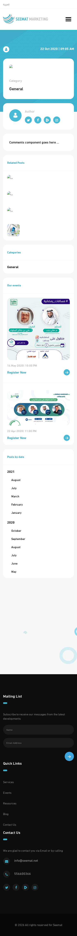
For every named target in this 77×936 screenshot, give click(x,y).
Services (8, 782)
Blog (5, 814)
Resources (9, 803)
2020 (11, 522)
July (14, 488)
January (16, 512)
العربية (6, 4)
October (16, 530)
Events (7, 792)
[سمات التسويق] (25, 19)
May (13, 571)
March (15, 496)
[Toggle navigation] (68, 19)
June (14, 563)
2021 (11, 471)
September (18, 539)
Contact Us (9, 824)
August (16, 480)
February (17, 504)
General (12, 266)
